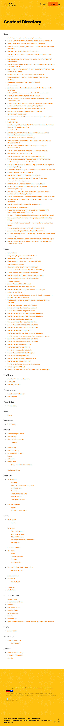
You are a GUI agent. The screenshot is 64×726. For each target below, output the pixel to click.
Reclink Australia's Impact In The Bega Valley (23, 278)
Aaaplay (11, 658)
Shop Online (12, 462)
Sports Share (15, 491)
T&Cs (28, 718)
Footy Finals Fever (14, 130)
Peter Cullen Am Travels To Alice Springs (21, 138)
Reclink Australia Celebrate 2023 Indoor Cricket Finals (26, 228)
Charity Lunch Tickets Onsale (17, 114)
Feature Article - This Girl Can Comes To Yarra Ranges (26, 184)
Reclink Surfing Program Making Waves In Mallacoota (26, 231)
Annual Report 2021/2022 (16, 367)
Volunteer (11, 459)
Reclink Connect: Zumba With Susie (20, 350)
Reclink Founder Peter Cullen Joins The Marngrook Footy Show (29, 336)
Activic (13, 508)
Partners (14, 442)
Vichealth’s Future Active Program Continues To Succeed (27, 178)
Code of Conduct (45, 720)
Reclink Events (12, 631)
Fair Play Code (13, 610)
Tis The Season (13, 85)
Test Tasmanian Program (17, 394)
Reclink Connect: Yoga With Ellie (18, 356)
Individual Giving (13, 450)
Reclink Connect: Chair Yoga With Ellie (20, 330)
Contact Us (11, 579)
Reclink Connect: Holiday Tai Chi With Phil (22, 358)
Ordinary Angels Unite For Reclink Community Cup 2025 (27, 109)
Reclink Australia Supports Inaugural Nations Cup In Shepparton (29, 159)
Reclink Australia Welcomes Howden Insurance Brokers (26, 156)
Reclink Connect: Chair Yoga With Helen (21, 311)
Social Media (15, 582)
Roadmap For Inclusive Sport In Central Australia (24, 82)
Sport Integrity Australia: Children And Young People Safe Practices (31, 622)
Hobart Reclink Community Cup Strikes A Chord (24, 96)
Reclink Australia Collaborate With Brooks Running (25, 204)
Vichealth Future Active (19, 510)
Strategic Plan (16, 542)
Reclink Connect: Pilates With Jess (19, 284)
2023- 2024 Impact (17, 534)
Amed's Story (12, 253)
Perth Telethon (13, 122)
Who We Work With (14, 548)
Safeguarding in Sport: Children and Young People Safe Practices (21, 720)
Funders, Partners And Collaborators (20, 567)
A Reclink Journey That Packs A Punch (20, 172)
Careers (14, 559)
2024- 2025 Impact (17, 531)
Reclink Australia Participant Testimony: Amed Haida (26, 275)
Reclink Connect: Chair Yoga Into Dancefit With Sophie (26, 289)
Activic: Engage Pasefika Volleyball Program (23, 273)
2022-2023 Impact (17, 537)
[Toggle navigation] (60, 4)
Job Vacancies (16, 562)
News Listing (12, 424)
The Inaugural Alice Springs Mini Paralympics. (23, 51)
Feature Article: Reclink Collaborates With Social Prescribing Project (31, 239)
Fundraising (12, 448)
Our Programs (12, 479)
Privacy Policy (12, 599)
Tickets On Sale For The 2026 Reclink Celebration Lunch (26, 74)
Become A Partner (17, 570)
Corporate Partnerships (16, 439)
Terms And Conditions (15, 602)
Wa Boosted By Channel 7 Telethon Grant (22, 162)
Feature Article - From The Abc (18, 207)
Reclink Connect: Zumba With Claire (20, 319)
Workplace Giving (14, 470)
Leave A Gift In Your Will (16, 453)
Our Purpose (12, 520)
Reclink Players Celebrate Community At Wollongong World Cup (30, 41)
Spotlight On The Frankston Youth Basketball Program (26, 44)
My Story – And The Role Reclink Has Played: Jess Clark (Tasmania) (31, 215)
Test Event (11, 382)
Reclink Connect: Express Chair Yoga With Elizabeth (25, 313)
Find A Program (16, 496)
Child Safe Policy (13, 613)
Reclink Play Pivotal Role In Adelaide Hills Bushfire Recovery (28, 151)
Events (10, 456)
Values (13, 523)
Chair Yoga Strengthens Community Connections (25, 38)
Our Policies (12, 590)
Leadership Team (17, 556)
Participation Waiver (18, 499)
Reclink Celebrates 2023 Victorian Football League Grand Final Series (31, 197)
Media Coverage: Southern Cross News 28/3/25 (24, 261)
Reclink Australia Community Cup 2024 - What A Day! (26, 270)
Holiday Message (14, 281)
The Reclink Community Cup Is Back (20, 153)
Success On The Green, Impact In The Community (25, 111)
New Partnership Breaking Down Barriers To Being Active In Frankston (31, 170)
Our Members (15, 643)
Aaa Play (14, 482)
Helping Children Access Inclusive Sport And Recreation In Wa (29, 93)
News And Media (13, 576)
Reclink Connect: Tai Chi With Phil (19, 347)
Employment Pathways (19, 494)
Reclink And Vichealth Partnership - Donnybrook (24, 175)
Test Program (12, 397)
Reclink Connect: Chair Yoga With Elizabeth (22, 305)
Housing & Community (15, 655)
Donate (53, 4)
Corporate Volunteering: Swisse (19, 181)
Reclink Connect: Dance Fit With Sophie (21, 353)
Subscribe (11, 605)
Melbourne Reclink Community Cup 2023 (21, 287)
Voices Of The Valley (15, 292)
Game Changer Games (16, 264)
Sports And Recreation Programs (22, 485)
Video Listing (12, 406)
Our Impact (11, 528)
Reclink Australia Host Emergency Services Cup (24, 364)
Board (13, 554)
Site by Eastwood (8, 722)
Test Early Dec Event (14, 384)
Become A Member (14, 640)
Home (10, 415)
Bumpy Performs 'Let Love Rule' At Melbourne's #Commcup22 (29, 370)
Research (11, 587)
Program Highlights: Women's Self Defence (22, 256)
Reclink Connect (16, 488)
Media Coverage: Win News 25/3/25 (20, 259)
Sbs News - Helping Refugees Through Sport (23, 267)
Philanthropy (12, 436)
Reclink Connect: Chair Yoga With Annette (22, 322)
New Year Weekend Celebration (19, 379)
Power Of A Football (14, 608)
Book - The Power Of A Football (21, 465)
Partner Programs (14, 505)
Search (44, 4)
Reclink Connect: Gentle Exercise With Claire (23, 325)
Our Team (11, 551)
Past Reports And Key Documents (22, 540)
